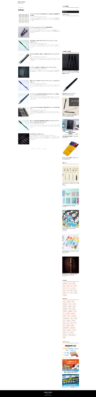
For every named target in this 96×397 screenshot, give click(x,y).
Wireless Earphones (72, 334)
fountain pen (65, 308)
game (68, 285)
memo (74, 288)
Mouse (76, 318)
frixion (70, 308)
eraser (74, 306)
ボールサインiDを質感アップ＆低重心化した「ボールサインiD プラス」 (43, 67)
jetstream (46, 135)
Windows (75, 292)
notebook (68, 320)
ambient (68, 301)
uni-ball (71, 332)
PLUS (75, 323)
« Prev (33, 148)
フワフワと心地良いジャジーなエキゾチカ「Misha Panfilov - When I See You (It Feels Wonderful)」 (70, 228)
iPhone (75, 285)
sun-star (74, 330)
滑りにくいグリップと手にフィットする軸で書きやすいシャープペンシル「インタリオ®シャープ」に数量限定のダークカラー (70, 72)
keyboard (73, 313)
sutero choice (21, 2)
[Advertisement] (70, 33)
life (67, 288)
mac (70, 288)
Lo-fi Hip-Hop (73, 315)
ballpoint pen (38, 135)
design (74, 283)
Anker (73, 301)
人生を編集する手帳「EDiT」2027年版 (68, 205)
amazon (64, 301)
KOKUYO (64, 315)
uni (54, 135)
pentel (64, 323)
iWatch (64, 288)
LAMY (69, 315)
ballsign (37, 16)
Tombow (64, 332)
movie (64, 290)
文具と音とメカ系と (48, 393)
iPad (71, 285)
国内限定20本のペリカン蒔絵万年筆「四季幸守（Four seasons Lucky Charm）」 (70, 274)
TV (68, 292)
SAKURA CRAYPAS (43, 16)
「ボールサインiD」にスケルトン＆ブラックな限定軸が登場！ (41, 27)
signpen (64, 330)
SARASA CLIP (73, 327)
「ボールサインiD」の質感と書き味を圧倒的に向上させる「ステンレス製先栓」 (44, 94)
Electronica (65, 306)
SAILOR (72, 325)
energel (70, 306)
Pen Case (73, 320)
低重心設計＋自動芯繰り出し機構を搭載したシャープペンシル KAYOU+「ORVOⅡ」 (70, 115)
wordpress (65, 295)
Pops (64, 325)
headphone (65, 311)
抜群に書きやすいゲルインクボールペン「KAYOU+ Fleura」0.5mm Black (69, 94)
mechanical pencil (66, 318)
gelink (39, 16)
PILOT (72, 323)
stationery (64, 292)
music (68, 290)
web (71, 292)
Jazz (64, 313)
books (70, 283)
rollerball (68, 325)
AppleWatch (65, 283)
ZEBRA (64, 337)
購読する (65, 11)
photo (75, 290)
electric (64, 285)
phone (72, 290)
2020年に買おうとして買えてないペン (37, 134)
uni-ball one (65, 334)
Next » (45, 148)
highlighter (70, 311)
